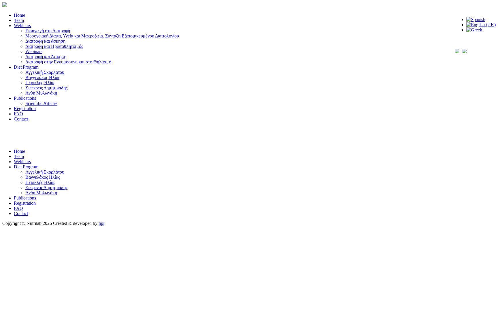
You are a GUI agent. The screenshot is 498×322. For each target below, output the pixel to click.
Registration (25, 108)
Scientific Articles (41, 103)
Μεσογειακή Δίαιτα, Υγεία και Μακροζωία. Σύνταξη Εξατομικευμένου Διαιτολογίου (102, 35)
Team (19, 20)
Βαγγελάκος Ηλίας (42, 77)
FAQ (18, 113)
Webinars (22, 25)
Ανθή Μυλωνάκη (41, 93)
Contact (21, 118)
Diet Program (26, 67)
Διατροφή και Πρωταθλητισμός (54, 46)
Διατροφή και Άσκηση (45, 56)
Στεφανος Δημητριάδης (46, 87)
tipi (101, 223)
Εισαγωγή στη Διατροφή (47, 30)
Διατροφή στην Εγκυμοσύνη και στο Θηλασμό (68, 61)
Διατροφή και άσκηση (45, 41)
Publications (25, 98)
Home (19, 15)
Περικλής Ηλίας (40, 82)
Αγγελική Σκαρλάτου (44, 72)
